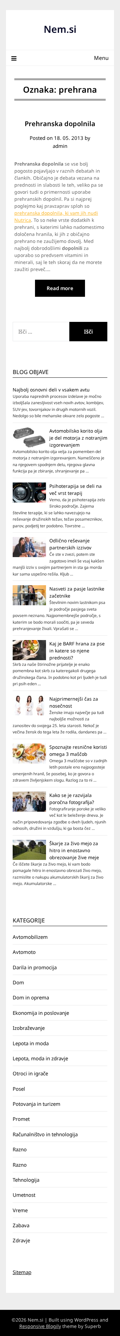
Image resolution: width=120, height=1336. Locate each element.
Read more (60, 288)
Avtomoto (24, 952)
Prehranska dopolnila (60, 123)
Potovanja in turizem (36, 1103)
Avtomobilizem (30, 936)
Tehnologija (26, 1179)
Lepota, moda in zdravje (40, 1058)
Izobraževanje (29, 1028)
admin (60, 146)
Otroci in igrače (30, 1073)
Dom (18, 982)
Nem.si (60, 28)
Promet (21, 1119)
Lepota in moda (31, 1043)
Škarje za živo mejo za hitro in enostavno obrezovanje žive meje (74, 850)
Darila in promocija (35, 967)
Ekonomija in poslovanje (41, 1012)
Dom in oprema (31, 997)
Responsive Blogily (40, 1326)
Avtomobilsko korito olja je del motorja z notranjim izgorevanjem (78, 438)
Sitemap (22, 1272)
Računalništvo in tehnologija (45, 1134)
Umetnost (24, 1194)
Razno (20, 1149)
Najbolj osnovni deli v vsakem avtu (51, 389)
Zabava (21, 1225)
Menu (101, 58)
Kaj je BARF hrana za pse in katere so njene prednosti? (77, 650)
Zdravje (21, 1240)
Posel (19, 1088)
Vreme (20, 1210)
